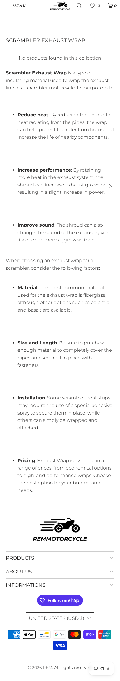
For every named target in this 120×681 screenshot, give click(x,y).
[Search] (79, 6)
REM (47, 667)
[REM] (60, 6)
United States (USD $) (56, 618)
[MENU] (3, 6)
